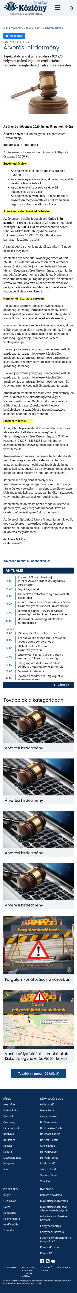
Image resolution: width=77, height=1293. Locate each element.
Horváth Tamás (49, 1157)
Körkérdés (9, 1139)
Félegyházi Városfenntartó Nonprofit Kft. (55, 1239)
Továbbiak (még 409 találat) (38, 1073)
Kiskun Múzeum (49, 1247)
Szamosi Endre (48, 1175)
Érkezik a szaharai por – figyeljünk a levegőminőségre (40, 678)
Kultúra (7, 1151)
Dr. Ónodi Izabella (50, 1133)
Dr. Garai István (49, 1122)
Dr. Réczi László (49, 1139)
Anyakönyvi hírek (28, 589)
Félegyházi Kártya (50, 1226)
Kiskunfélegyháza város (54, 1200)
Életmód (8, 1116)
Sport (6, 1169)
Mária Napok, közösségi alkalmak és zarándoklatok (40, 621)
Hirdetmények (52, 28)
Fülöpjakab (9, 1200)
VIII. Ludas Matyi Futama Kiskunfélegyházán (33, 648)
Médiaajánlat (63, 1267)
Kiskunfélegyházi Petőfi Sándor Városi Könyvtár (54, 1208)
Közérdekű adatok (46, 1269)
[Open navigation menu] (57, 8)
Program (8, 1163)
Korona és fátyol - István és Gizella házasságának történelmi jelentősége (42, 612)
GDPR (38, 1283)
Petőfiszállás (10, 1224)
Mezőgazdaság (12, 1157)
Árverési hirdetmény (31, 671)
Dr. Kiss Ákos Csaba (51, 1128)
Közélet (7, 1145)
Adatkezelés (11, 1267)
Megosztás (16, 35)
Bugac (7, 1195)
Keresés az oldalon (51, 1195)
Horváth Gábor (49, 1151)
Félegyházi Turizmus (52, 1231)
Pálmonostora (11, 1218)
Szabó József (48, 1169)
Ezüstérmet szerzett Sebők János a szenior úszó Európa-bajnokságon (40, 656)
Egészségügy (11, 1110)
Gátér (6, 1206)
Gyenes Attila (48, 1145)
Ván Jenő (45, 1181)
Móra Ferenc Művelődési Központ (54, 1218)
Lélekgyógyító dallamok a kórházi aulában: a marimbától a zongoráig (41, 665)
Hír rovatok (12, 28)
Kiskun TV (46, 1253)
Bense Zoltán (47, 1110)
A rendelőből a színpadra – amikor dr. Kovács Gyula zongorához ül (42, 640)
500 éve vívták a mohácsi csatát (39, 633)
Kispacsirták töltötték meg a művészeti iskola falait (43, 596)
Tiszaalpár (9, 1230)
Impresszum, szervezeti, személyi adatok (29, 1272)
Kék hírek (8, 1133)
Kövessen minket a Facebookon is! (26, 561)
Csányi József (48, 1116)
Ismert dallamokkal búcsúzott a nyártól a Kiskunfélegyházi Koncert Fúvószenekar (44, 604)
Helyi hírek (32, 28)
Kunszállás (9, 1212)
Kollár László (47, 1163)
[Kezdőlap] (25, 6)
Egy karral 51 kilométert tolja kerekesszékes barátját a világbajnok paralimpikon (41, 581)
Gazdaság (9, 1122)
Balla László (47, 1104)
